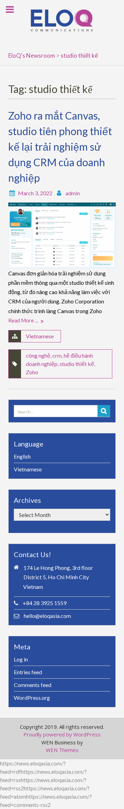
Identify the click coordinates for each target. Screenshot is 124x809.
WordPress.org (32, 697)
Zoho (32, 372)
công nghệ (38, 355)
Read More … (23, 320)
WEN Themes (62, 749)
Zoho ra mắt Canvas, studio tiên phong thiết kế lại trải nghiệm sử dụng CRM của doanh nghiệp (60, 146)
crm (57, 355)
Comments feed (32, 684)
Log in (21, 659)
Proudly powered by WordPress (62, 734)
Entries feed (28, 672)
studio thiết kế (77, 363)
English (22, 456)
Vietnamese (40, 336)
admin (72, 193)
